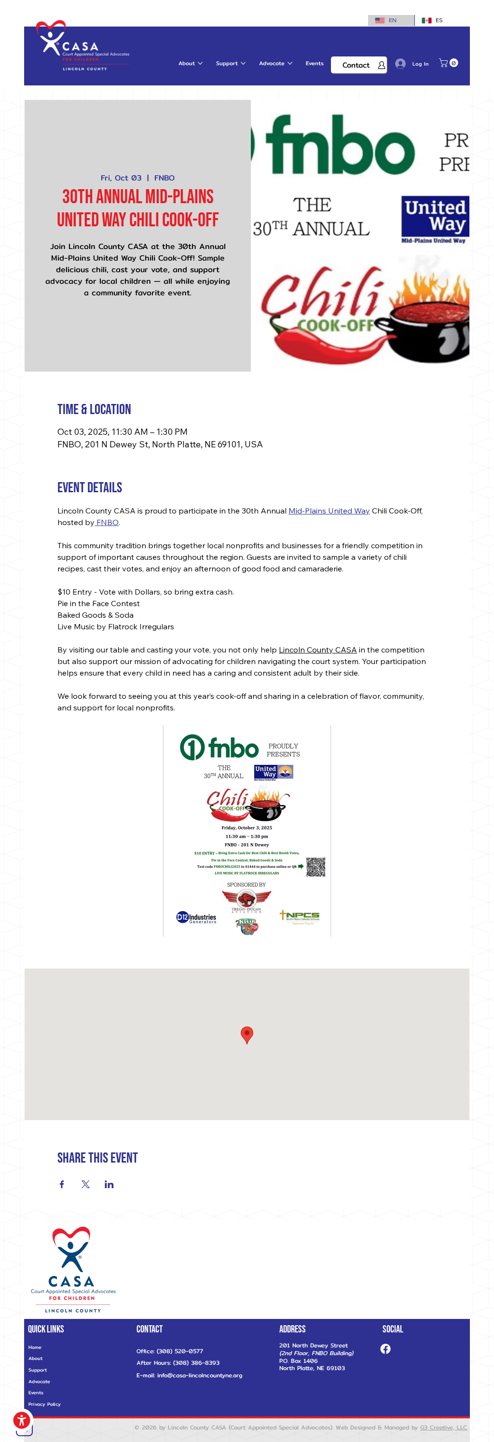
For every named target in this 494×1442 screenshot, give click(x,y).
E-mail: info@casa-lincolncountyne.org (189, 1375)
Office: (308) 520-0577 (170, 1351)
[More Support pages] (243, 63)
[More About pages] (200, 63)
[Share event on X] (85, 1184)
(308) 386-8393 (195, 1362)
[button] (449, 62)
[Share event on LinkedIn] (109, 1184)
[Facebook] (385, 1349)
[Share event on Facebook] (62, 1184)
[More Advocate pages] (290, 63)
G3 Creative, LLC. (443, 1427)
